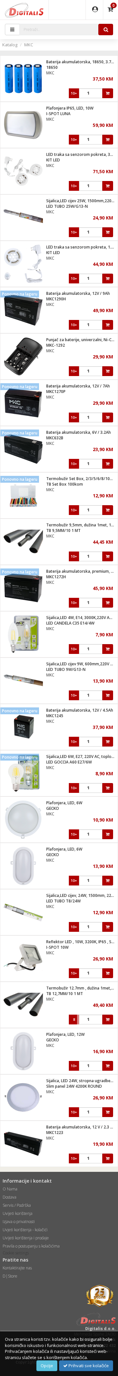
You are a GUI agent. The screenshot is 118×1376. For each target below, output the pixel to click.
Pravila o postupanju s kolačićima (31, 1246)
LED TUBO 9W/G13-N (66, 669)
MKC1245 (54, 715)
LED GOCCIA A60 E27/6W (69, 762)
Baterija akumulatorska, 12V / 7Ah (78, 386)
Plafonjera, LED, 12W (65, 1034)
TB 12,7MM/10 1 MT (64, 993)
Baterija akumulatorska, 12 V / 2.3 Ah (80, 1127)
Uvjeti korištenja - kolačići (25, 1229)
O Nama (10, 1189)
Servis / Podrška (17, 1205)
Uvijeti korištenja (17, 1213)
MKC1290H (56, 299)
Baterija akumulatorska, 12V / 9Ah (78, 293)
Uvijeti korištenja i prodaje (26, 1238)
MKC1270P (56, 391)
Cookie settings (16, 1253)
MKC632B (54, 438)
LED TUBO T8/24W (63, 901)
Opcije (47, 1365)
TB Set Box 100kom (64, 484)
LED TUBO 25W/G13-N (67, 206)
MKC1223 (54, 1132)
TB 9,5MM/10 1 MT (63, 530)
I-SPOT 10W (57, 947)
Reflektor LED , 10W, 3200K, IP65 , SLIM (82, 942)
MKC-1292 (55, 345)
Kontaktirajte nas (17, 1268)
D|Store (10, 1276)
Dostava (9, 1197)
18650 (52, 67)
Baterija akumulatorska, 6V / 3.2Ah (78, 432)
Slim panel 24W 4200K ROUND (74, 1086)
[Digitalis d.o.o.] (24, 10)
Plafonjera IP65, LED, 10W (69, 108)
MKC (28, 45)
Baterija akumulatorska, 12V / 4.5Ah (79, 710)
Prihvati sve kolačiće (88, 1365)
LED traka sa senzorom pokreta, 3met (82, 154)
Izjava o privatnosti (19, 1221)
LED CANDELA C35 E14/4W (70, 623)
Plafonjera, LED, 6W (64, 803)
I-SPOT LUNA (58, 113)
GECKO (52, 808)
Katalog (9, 45)
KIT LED (53, 160)
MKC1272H (56, 577)
